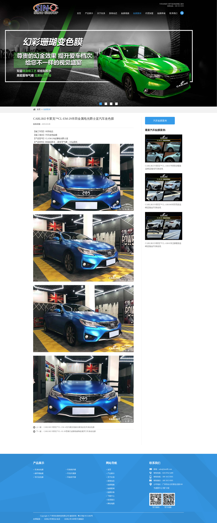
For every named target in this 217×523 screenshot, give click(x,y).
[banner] (100, 103)
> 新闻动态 (110, 481)
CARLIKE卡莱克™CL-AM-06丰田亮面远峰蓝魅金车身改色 (163, 206)
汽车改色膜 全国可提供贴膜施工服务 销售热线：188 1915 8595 (171, 5)
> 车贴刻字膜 (71, 477)
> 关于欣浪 (110, 477)
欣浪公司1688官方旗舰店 (74, 519)
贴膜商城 (161, 13)
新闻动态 (113, 13)
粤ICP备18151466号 (85, 516)
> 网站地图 (110, 504)
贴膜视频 (125, 13)
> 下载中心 (110, 496)
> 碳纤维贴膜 (38, 473)
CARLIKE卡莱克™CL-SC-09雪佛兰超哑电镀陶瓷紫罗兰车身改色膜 (70, 431)
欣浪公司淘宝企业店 (52, 519)
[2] (105, 103)
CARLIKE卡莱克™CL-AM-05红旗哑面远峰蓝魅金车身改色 (163, 244)
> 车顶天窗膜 (71, 473)
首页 (79, 13)
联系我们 (173, 13)
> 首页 (108, 470)
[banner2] (116, 103)
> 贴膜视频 (110, 485)
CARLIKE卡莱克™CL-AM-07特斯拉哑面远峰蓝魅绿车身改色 (163, 167)
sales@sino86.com (165, 469)
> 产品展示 (110, 473)
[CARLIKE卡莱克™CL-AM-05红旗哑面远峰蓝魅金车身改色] (163, 226)
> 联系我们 (110, 500)
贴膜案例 (137, 13)
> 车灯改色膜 (38, 477)
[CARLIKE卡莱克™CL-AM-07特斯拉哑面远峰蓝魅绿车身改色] (163, 148)
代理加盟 (149, 13)
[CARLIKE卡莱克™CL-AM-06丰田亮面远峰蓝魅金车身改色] (163, 187)
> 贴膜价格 (110, 492)
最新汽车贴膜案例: (155, 130)
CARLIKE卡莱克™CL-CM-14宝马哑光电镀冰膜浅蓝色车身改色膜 (69, 427)
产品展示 (89, 13)
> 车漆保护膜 (71, 470)
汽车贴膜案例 (160, 120)
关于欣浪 (101, 13)
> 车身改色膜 (38, 470)
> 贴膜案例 (110, 488)
